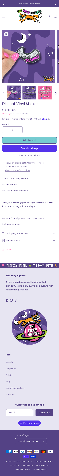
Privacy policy (42, 465)
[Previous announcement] (3, 4)
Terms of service (22, 469)
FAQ (8, 381)
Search (9, 362)
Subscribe (44, 412)
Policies (9, 375)
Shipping (6, 114)
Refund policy (27, 465)
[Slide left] (3, 93)
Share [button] (8, 249)
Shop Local (11, 368)
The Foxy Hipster (21, 461)
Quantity (6, 124)
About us (10, 394)
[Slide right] (56, 93)
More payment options (29, 155)
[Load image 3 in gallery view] (45, 93)
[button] (3, 16)
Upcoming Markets (15, 388)
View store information (17, 170)
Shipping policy (40, 469)
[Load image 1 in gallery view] (14, 93)
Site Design (36, 461)
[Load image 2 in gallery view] (29, 93)
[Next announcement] (56, 4)
